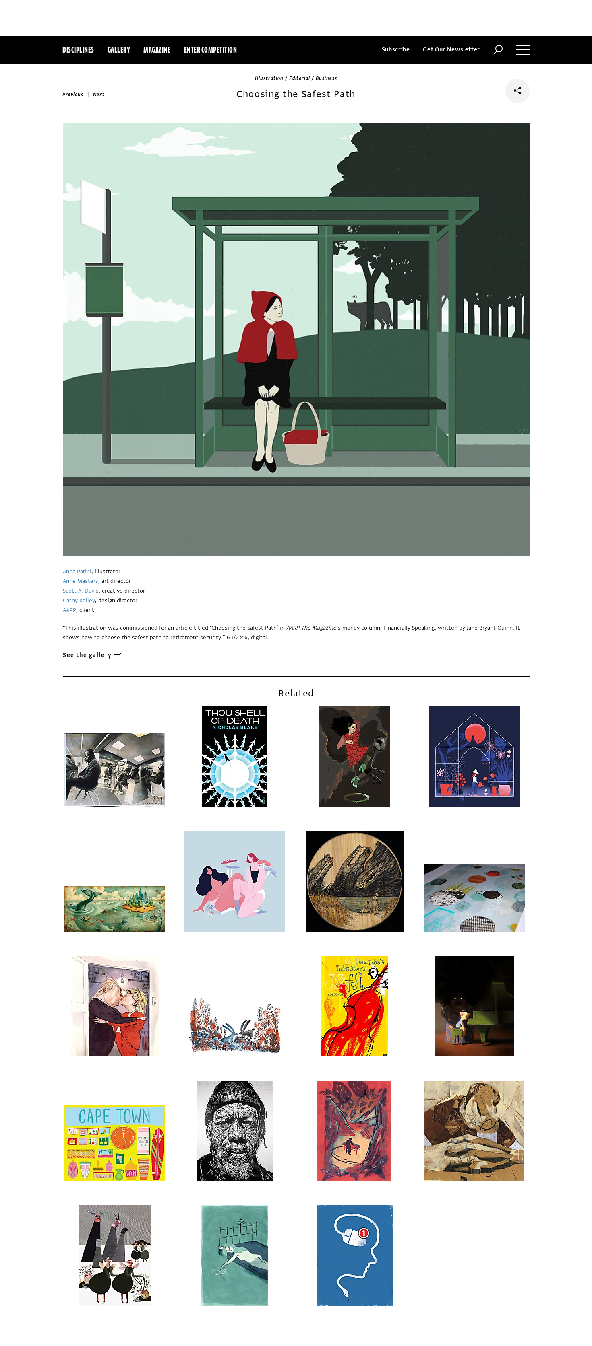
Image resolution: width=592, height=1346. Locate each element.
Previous (72, 94)
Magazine (156, 50)
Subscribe (396, 50)
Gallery (119, 50)
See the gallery (87, 655)
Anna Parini (77, 571)
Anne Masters (80, 581)
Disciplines (78, 50)
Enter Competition (210, 50)
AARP (69, 610)
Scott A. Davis (81, 591)
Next (99, 94)
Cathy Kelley (79, 600)
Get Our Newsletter (451, 50)
